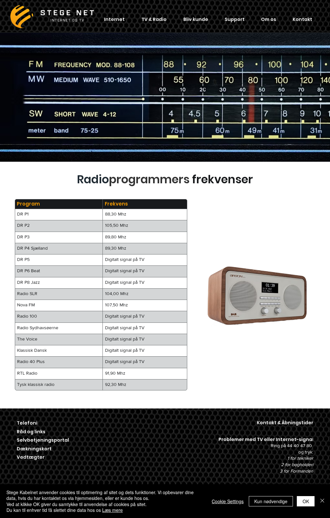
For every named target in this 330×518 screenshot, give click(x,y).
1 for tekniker (300, 458)
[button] (114, 19)
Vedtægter (30, 457)
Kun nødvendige (270, 501)
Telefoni (27, 423)
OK (306, 501)
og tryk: (305, 452)
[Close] (322, 501)
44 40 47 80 (300, 445)
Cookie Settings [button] (228, 501)
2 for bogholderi (297, 464)
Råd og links (31, 431)
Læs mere (112, 510)
